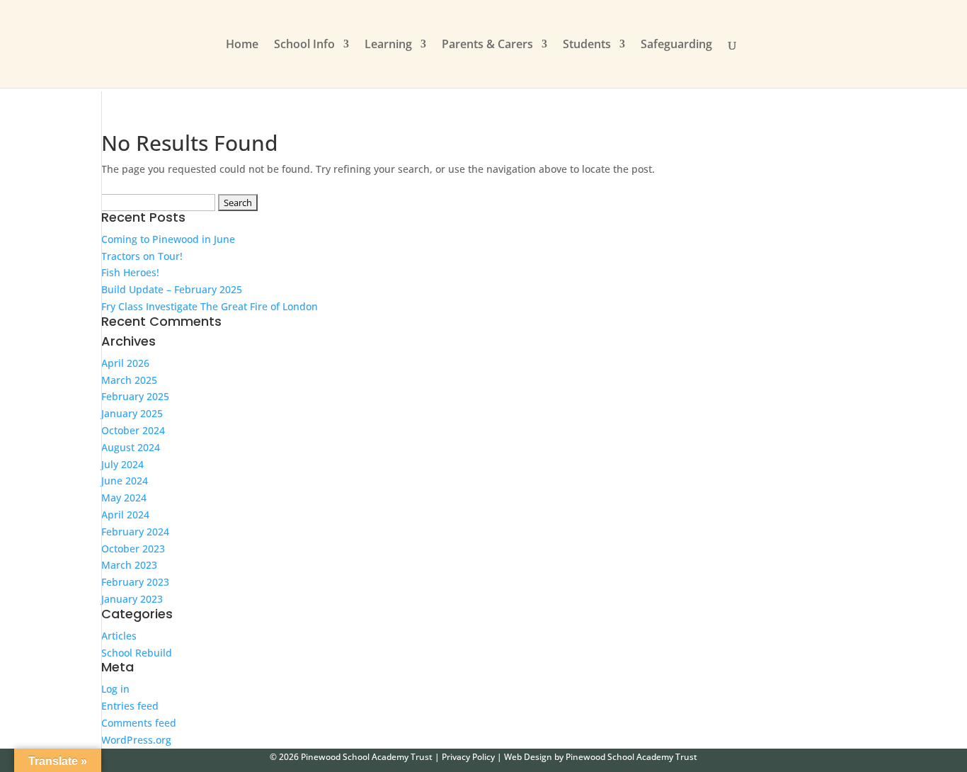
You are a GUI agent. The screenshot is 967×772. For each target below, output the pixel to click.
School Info (304, 45)
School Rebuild (136, 652)
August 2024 (130, 447)
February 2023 (135, 582)
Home (242, 45)
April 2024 (125, 514)
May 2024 (124, 497)
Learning (388, 45)
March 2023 (129, 565)
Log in (115, 689)
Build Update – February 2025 (171, 289)
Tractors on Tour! (142, 256)
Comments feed (138, 723)
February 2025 (135, 396)
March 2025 (129, 380)
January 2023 (132, 599)
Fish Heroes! (130, 272)
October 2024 (133, 430)
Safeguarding (676, 45)
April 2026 (125, 363)
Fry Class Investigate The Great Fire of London (209, 306)
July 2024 (122, 464)
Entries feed (130, 706)
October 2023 (133, 548)
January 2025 (132, 413)
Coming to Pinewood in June (168, 239)
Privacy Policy (468, 757)
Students (587, 45)
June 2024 (124, 480)
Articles (119, 635)
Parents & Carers (487, 45)
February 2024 (135, 531)
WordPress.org (136, 740)
